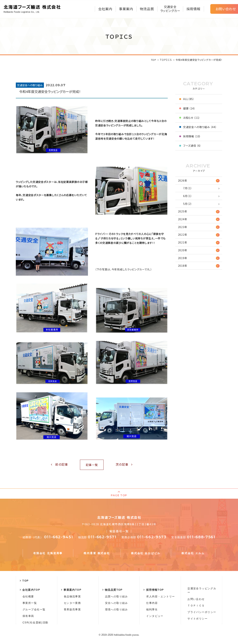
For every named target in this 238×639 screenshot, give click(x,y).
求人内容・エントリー (160, 596)
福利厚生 (152, 609)
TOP (25, 580)
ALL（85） (188, 99)
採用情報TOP (155, 589)
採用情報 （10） (192, 136)
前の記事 (61, 464)
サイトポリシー (197, 618)
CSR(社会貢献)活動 (35, 622)
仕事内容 (152, 602)
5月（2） (187, 204)
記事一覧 (92, 465)
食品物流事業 (72, 596)
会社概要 (28, 596)
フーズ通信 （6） (192, 145)
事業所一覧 (29, 602)
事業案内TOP (72, 589)
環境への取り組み (116, 609)
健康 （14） (189, 108)
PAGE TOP (119, 495)
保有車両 (28, 615)
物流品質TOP (114, 589)
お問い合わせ (196, 599)
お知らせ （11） (191, 118)
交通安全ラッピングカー (201, 590)
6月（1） (187, 196)
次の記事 (122, 464)
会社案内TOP (31, 589)
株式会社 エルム (193, 553)
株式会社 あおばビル (145, 553)
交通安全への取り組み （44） (200, 127)
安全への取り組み (116, 602)
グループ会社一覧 (33, 609)
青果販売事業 (72, 609)
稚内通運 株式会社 (97, 553)
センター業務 (72, 602)
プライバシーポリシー (201, 612)
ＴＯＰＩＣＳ (196, 605)
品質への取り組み (116, 596)
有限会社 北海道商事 (48, 553)
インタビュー (154, 615)
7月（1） (187, 188)
